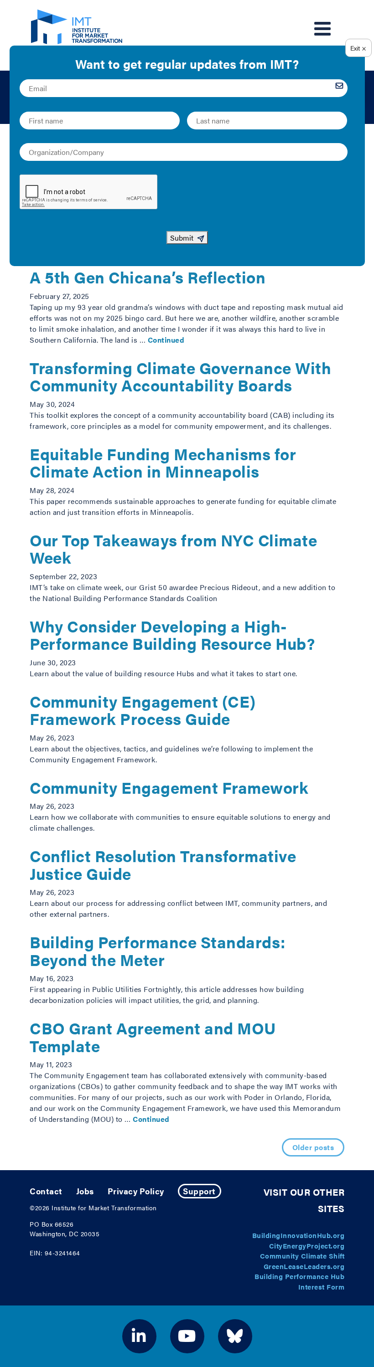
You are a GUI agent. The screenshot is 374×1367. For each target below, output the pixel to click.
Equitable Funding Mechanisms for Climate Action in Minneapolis (163, 462)
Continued (166, 339)
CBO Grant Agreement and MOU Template (153, 1037)
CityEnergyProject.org (307, 1245)
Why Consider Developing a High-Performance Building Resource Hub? (172, 635)
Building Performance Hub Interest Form (299, 1281)
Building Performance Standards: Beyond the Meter (158, 950)
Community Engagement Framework (169, 787)
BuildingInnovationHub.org (298, 1235)
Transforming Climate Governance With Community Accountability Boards (180, 376)
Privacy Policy (136, 1191)
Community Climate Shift (302, 1255)
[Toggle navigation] (322, 28)
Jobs (85, 1191)
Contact (46, 1191)
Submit (181, 237)
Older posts (313, 1147)
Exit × (358, 47)
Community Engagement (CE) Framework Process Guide (143, 710)
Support (199, 1191)
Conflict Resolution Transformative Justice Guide (163, 864)
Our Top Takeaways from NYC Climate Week (173, 549)
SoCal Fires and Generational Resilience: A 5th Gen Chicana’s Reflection (186, 268)
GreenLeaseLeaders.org (304, 1266)
